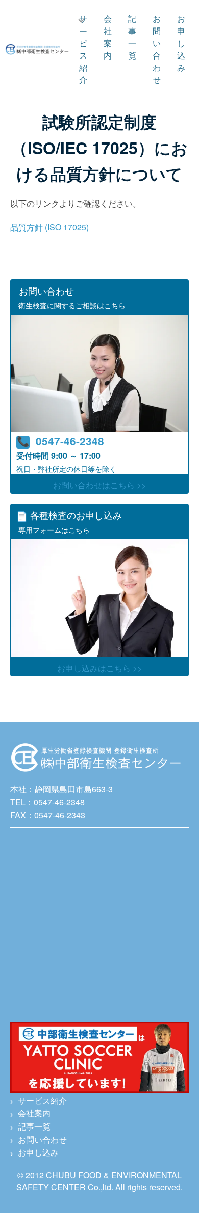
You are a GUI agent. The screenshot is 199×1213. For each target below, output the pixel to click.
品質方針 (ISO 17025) (49, 227)
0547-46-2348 (70, 441)
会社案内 (108, 37)
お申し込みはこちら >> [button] (99, 668)
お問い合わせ (157, 49)
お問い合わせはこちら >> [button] (99, 485)
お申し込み (181, 43)
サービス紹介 (83, 49)
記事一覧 (132, 37)
